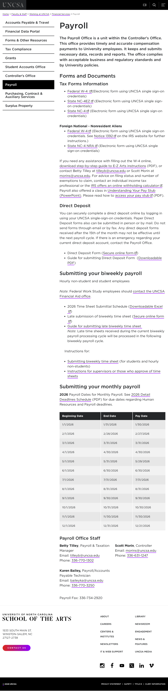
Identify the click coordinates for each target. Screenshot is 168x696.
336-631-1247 (137, 555)
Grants (10, 58)
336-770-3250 (83, 585)
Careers (105, 624)
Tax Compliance (18, 49)
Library (140, 616)
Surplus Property (19, 106)
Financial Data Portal (22, 31)
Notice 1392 (105, 136)
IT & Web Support (111, 651)
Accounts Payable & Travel (27, 22)
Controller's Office (20, 76)
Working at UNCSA (39, 14)
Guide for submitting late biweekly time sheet (104, 326)
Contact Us (17, 648)
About (104, 616)
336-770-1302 (83, 560)
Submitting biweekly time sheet (92, 361)
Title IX (138, 684)
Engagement (143, 631)
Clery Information (155, 684)
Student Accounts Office (25, 67)
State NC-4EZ (80, 101)
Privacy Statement (111, 684)
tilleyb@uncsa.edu (111, 171)
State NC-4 (78, 111)
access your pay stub (134, 195)
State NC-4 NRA (82, 146)
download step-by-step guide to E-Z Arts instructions (103, 166)
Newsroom (142, 624)
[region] (112, 471)
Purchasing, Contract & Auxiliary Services (23, 95)
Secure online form (120, 253)
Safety (128, 684)
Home (6, 14)
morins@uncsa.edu (75, 176)
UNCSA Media (143, 651)
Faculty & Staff (19, 14)
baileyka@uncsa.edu (86, 580)
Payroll (11, 85)
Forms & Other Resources (26, 40)
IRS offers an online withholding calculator (126, 186)
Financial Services (61, 14)
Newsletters (109, 644)
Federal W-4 (79, 91)
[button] (145, 5)
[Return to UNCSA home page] (13, 5)
